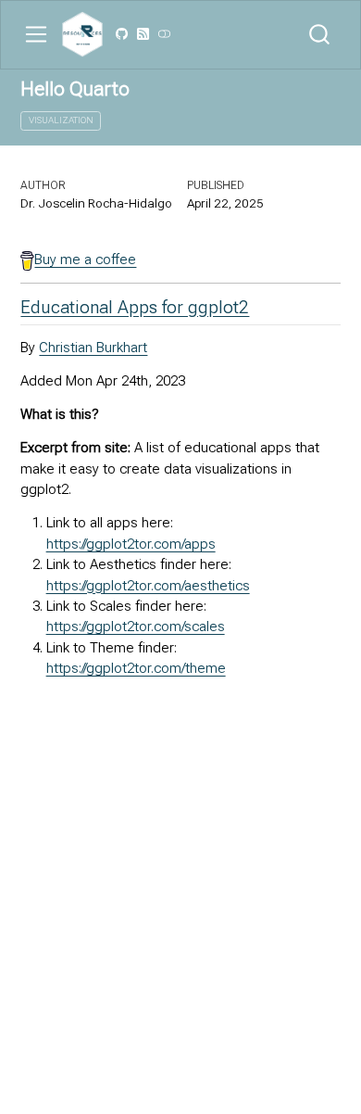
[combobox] (320, 34)
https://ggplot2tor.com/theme (136, 668)
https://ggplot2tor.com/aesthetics (148, 585)
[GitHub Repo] (122, 35)
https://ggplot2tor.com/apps (131, 544)
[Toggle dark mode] (164, 35)
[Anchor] (261, 305)
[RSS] (142, 35)
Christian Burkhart (93, 347)
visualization (61, 120)
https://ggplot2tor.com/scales (135, 626)
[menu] (36, 34)
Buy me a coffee (85, 259)
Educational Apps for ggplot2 (134, 307)
